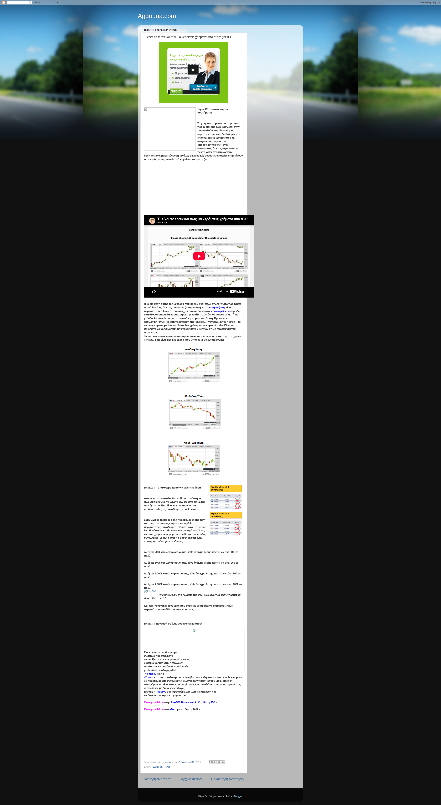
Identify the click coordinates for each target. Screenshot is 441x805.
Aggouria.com (157, 15)
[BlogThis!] (213, 762)
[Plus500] (150, 591)
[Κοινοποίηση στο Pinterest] (223, 762)
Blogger (238, 796)
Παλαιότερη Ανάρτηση (227, 779)
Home (167, 767)
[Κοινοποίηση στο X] (217, 762)
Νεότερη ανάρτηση (158, 779)
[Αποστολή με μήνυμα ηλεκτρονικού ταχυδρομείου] (210, 762)
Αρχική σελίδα (191, 779)
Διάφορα (157, 767)
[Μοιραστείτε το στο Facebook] (220, 762)
